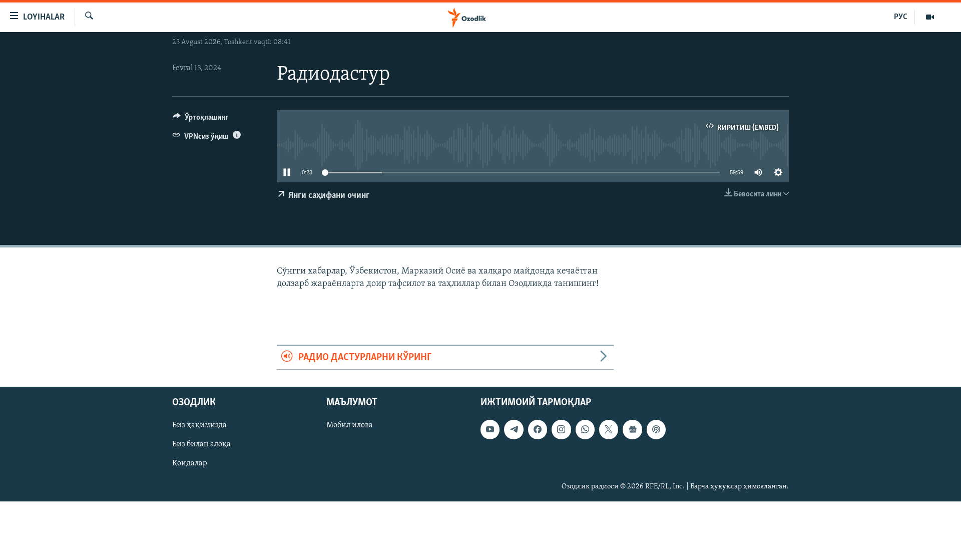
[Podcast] (656, 429)
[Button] (200, 119)
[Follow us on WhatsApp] (585, 429)
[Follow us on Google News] (632, 429)
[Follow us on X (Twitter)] (608, 429)
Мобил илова (349, 426)
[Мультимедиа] (930, 17)
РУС (900, 17)
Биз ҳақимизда (199, 426)
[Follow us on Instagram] (561, 429)
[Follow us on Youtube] (490, 429)
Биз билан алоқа (201, 445)
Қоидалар (189, 464)
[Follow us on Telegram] (513, 429)
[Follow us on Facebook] (537, 429)
